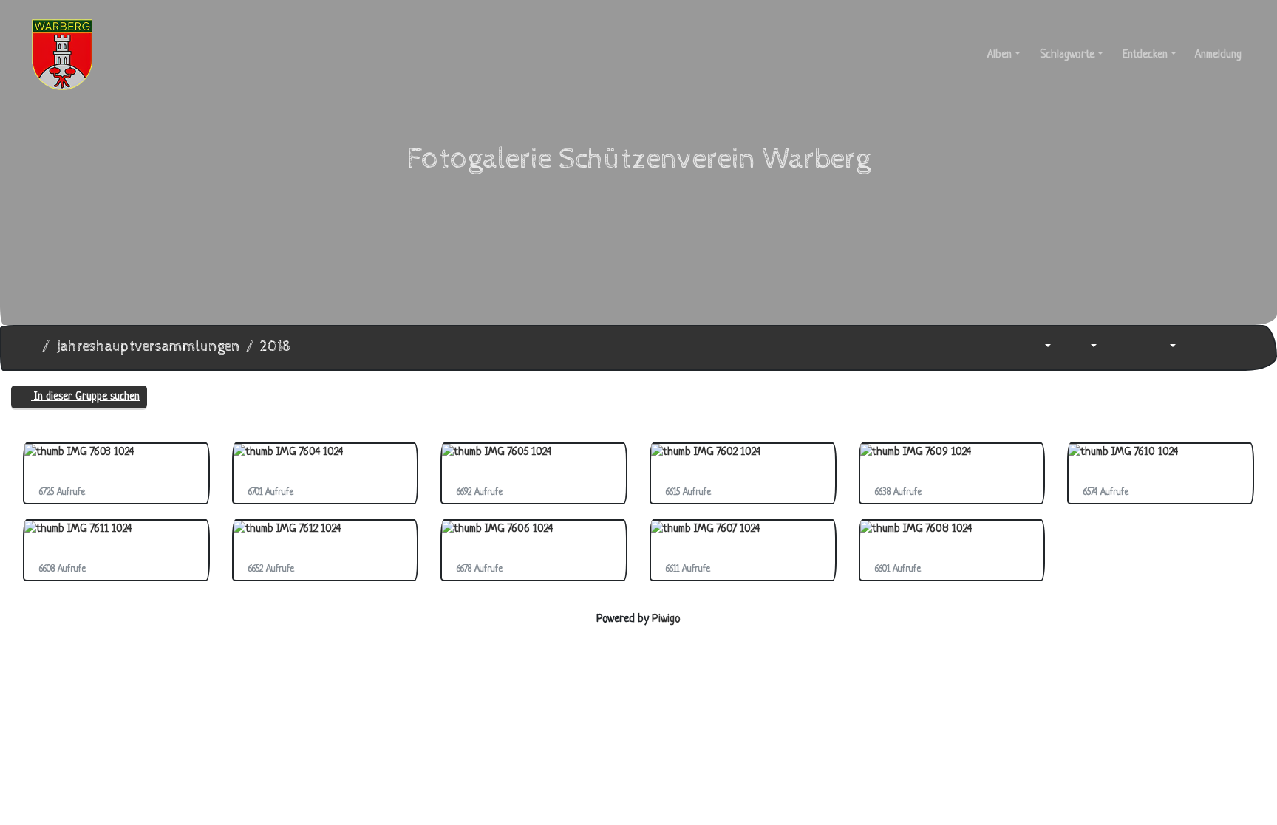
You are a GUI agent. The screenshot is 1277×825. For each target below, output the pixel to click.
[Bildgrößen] (1083, 348)
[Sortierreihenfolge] (1037, 348)
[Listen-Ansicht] (1236, 348)
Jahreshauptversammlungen (148, 346)
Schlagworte (1067, 55)
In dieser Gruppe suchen (85, 397)
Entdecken (1145, 55)
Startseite (30, 347)
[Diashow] (1123, 348)
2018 (275, 346)
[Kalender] (1162, 348)
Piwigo (666, 619)
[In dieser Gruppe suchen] (1001, 348)
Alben (999, 55)
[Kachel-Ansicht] (1202, 348)
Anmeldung (1218, 55)
